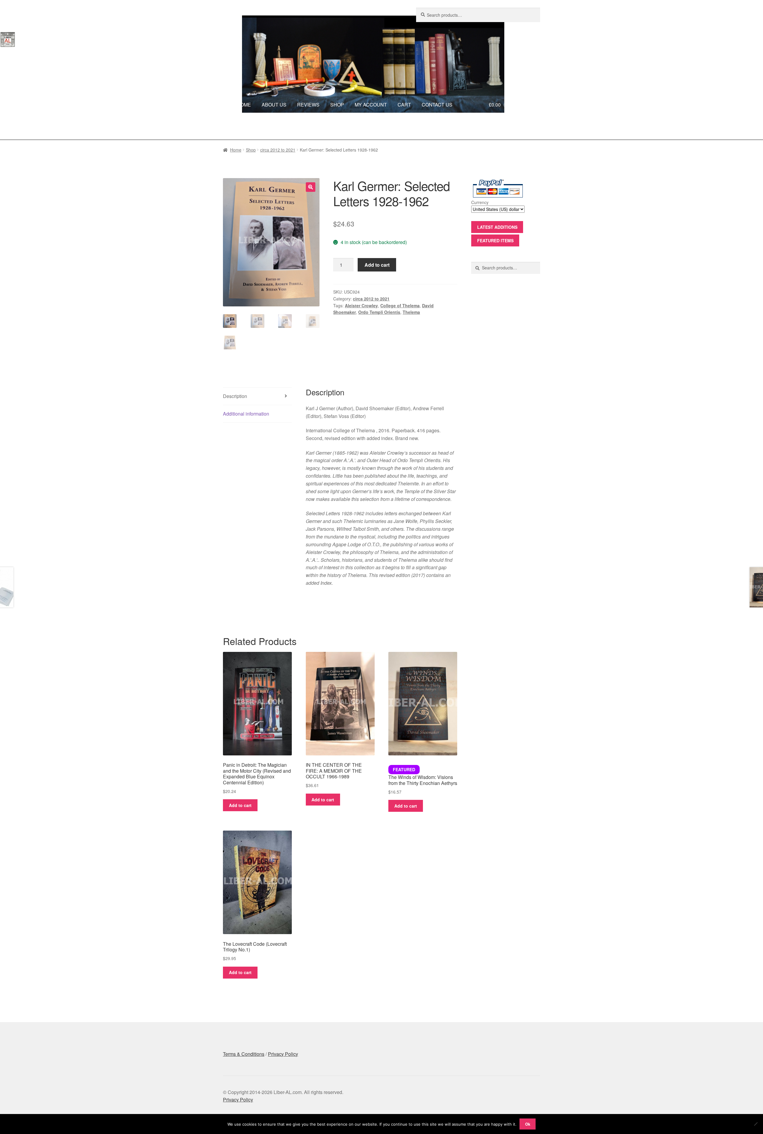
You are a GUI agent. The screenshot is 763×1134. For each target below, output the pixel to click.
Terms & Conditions (243, 1053)
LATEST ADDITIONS (497, 227)
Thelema (411, 312)
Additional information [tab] (246, 413)
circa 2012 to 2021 (277, 150)
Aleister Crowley (361, 305)
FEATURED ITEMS (495, 240)
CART (404, 104)
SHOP (337, 104)
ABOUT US (274, 104)
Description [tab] (235, 396)
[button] (310, 187)
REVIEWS (308, 104)
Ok (527, 1124)
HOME (244, 104)
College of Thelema (400, 305)
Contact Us (440, 127)
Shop (251, 150)
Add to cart (377, 264)
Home (235, 150)
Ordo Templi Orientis (379, 312)
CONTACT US (437, 104)
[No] (756, 1124)
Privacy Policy (283, 1053)
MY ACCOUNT (371, 104)
